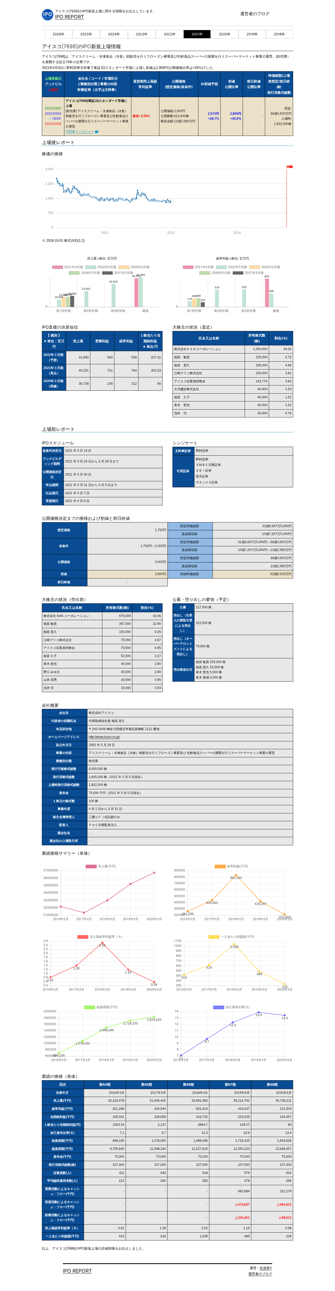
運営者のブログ (255, 13)
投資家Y (266, 1268)
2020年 (225, 34)
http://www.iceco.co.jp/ (104, 736)
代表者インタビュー (80, 131)
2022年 (170, 34)
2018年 (279, 34)
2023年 (142, 34)
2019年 (252, 34)
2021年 (197, 34)
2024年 (114, 34)
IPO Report (69, 17)
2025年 (86, 34)
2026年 (58, 34)
